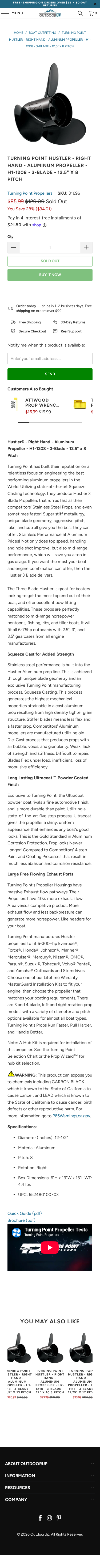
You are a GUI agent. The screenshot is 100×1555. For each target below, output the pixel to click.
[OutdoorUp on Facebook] (41, 1518)
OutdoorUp (39, 1534)
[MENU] (3, 13)
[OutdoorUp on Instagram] (50, 1518)
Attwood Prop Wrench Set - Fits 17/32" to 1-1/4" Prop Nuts (42, 403)
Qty (10, 237)
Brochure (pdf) (21, 1220)
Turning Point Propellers (29, 193)
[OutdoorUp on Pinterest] (59, 1518)
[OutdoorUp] (50, 13)
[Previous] (9, 1368)
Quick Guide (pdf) (24, 1213)
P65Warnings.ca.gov (71, 1115)
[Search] (80, 13)
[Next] (91, 1368)
